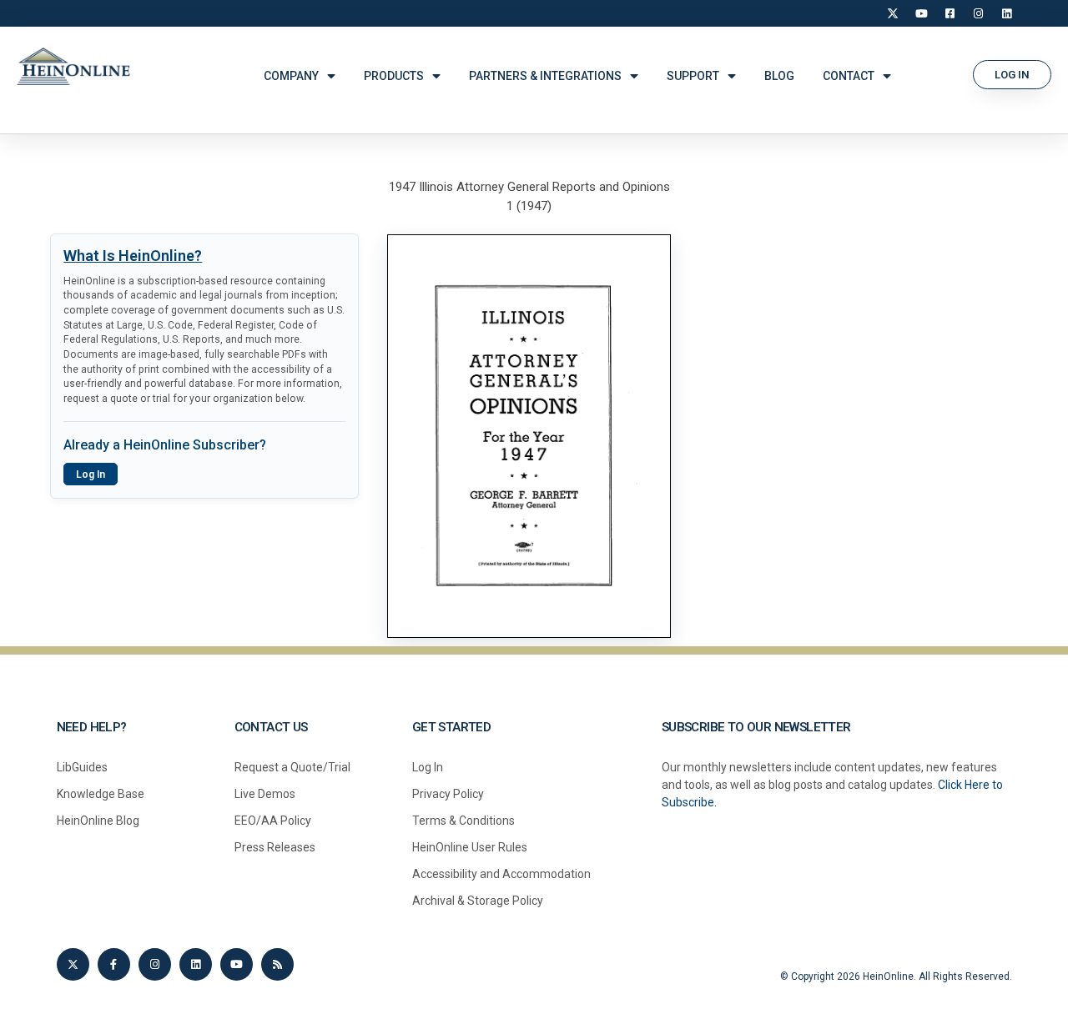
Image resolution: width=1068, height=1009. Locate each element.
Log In (90, 474)
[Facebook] (949, 13)
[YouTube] (921, 13)
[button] (1012, 74)
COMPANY (291, 76)
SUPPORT (693, 76)
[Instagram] (978, 13)
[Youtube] (236, 964)
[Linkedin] (195, 964)
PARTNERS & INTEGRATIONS (545, 76)
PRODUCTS (394, 76)
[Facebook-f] (114, 964)
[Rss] (277, 964)
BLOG (779, 76)
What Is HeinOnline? (132, 255)
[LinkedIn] (1006, 13)
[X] (892, 13)
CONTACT (848, 76)
